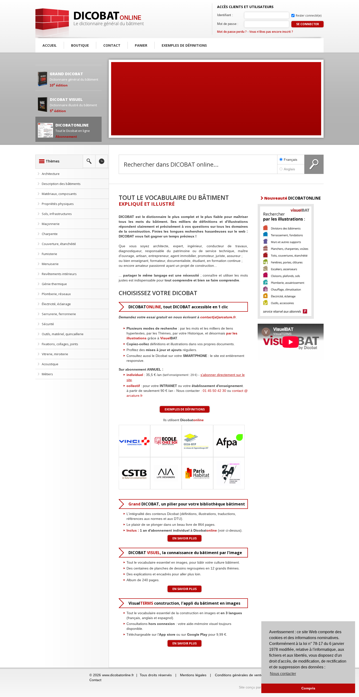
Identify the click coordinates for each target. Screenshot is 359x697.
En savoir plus (184, 538)
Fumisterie (49, 254)
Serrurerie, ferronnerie (59, 314)
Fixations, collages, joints (60, 344)
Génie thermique (54, 284)
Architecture (51, 174)
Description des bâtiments (61, 184)
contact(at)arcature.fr (218, 317)
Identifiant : (225, 15)
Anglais (289, 169)
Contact (111, 45)
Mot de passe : (227, 24)
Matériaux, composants (59, 194)
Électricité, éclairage (56, 304)
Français (290, 159)
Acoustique (50, 364)
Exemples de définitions (184, 45)
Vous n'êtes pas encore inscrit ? (271, 32)
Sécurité (48, 324)
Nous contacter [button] (283, 674)
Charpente (50, 234)
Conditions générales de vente (239, 675)
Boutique (80, 45)
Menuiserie (50, 264)
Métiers (47, 374)
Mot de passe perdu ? (232, 32)
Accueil (49, 45)
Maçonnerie (51, 224)
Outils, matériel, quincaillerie (63, 334)
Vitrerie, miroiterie (55, 354)
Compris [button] (308, 688)
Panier (141, 45)
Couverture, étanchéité (59, 244)
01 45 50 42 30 (214, 391)
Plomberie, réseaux (56, 294)
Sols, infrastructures (57, 214)
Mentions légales (193, 675)
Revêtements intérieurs (59, 274)
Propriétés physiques (58, 204)
